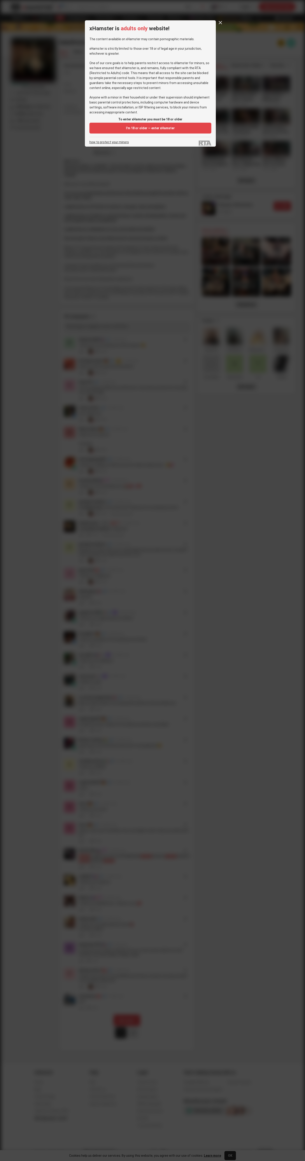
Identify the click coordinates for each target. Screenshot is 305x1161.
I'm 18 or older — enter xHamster (150, 128)
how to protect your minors (109, 142)
